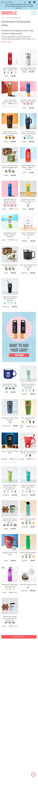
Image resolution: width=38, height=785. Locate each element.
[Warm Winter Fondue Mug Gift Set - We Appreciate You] (30, 455)
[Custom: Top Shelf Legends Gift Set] (28, 587)
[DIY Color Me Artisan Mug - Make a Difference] (9, 171)
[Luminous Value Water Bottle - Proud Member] (15, 72)
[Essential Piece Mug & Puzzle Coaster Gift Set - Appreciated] (8, 525)
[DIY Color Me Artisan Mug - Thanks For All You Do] (6, 171)
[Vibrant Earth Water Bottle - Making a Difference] (9, 588)
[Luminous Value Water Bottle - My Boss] (8, 72)
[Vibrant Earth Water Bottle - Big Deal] (6, 588)
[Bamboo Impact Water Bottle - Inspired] (31, 104)
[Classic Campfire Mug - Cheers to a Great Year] (6, 388)
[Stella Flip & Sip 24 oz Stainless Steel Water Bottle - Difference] (8, 205)
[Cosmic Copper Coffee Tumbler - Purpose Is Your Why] (9, 137)
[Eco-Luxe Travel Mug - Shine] (30, 422)
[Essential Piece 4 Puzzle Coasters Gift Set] (15, 525)
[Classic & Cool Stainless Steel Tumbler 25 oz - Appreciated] (8, 303)
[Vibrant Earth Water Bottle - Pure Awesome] (13, 588)
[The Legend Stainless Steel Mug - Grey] (28, 269)
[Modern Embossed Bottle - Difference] (22, 556)
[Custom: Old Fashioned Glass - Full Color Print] (28, 237)
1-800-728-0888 (8, 2)
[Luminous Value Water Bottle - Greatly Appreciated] (4, 72)
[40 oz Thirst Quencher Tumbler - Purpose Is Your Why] (31, 137)
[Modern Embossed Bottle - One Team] (26, 523)
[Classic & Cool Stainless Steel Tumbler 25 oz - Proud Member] (15, 303)
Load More (19, 637)
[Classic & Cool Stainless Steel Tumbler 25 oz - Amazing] (4, 303)
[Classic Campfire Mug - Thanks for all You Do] (13, 388)
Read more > (6, 42)
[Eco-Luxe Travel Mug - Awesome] (22, 422)
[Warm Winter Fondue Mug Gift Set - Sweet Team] (26, 455)
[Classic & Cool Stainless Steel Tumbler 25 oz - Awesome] (33, 390)
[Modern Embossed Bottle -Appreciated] (30, 523)
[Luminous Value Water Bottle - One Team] (11, 72)
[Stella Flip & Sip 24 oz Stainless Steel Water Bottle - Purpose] (15, 205)
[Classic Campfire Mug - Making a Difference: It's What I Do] (9, 388)
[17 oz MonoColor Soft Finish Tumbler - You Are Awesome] (28, 205)
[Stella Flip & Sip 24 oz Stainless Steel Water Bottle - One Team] (11, 205)
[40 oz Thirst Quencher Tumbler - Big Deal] (24, 137)
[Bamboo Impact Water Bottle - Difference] (24, 104)
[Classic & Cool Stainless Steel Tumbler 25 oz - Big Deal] (11, 303)
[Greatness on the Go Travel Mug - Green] (9, 422)
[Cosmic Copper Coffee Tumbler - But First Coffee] (6, 137)
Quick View (10, 64)
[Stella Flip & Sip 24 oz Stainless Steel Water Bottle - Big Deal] (4, 205)
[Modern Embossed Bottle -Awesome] (33, 523)
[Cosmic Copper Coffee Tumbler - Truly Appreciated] (13, 137)
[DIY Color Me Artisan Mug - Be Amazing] (13, 171)
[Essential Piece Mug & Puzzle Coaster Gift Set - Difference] (9, 622)
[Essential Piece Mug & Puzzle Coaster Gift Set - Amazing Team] (11, 525)
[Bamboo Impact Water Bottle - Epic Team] (28, 104)
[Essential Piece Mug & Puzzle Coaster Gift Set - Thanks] (4, 525)
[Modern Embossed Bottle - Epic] (22, 523)
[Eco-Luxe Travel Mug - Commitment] (26, 422)
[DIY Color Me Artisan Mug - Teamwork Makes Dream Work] (9, 269)
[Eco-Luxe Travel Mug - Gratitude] (33, 422)
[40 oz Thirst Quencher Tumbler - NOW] (28, 137)
